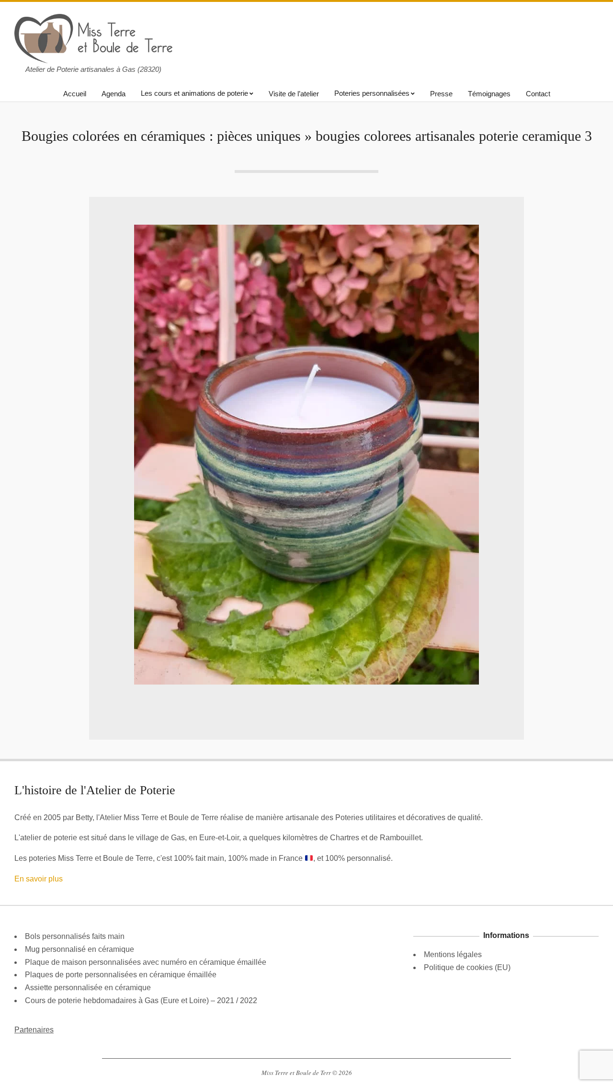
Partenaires (34, 1030)
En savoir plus (38, 879)
